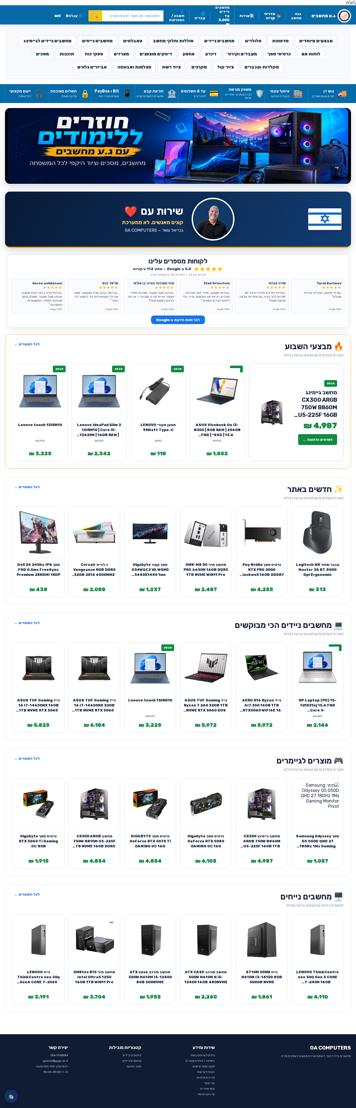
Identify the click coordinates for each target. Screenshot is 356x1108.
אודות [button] (246, 16)
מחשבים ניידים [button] (132, 1055)
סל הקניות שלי (206, 1094)
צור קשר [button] (209, 1083)
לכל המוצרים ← (27, 344)
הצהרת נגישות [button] (206, 1072)
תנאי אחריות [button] (207, 1088)
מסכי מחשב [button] (133, 1066)
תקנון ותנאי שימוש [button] (203, 1066)
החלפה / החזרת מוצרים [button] (200, 1061)
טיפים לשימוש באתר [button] (202, 1055)
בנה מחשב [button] (296, 16)
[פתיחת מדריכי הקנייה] (178, 146)
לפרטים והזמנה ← (318, 439)
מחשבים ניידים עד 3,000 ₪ (222, 15)
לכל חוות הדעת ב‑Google (178, 320)
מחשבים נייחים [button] (131, 1061)
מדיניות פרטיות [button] (206, 1077)
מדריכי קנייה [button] (272, 16)
